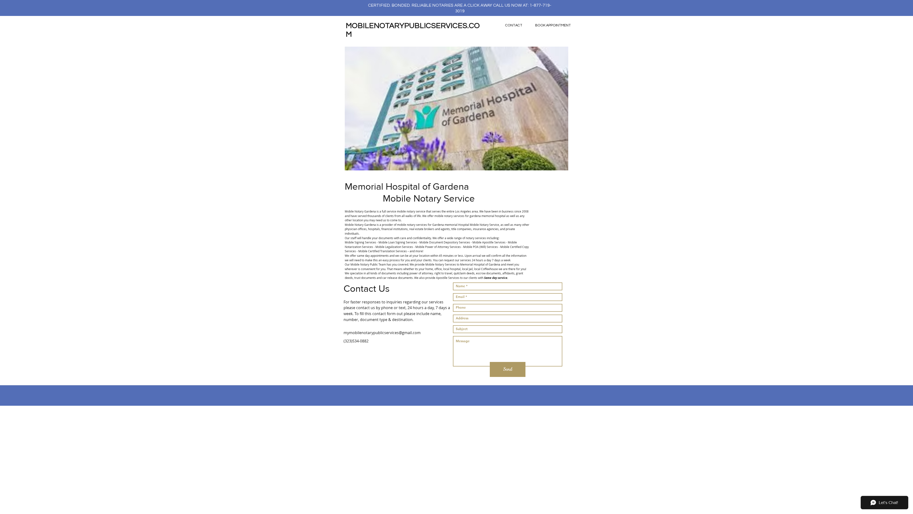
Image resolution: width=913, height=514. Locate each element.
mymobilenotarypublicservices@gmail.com (382, 332)
